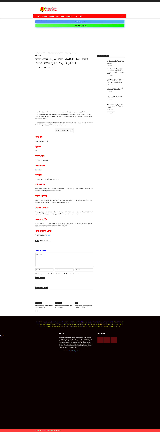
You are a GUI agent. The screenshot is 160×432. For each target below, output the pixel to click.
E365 (77, 303)
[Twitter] (121, 1)
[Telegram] (119, 1)
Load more (110, 112)
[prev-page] (37, 311)
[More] (66, 72)
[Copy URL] (62, 72)
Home (37, 53)
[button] (122, 16)
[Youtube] (123, 1)
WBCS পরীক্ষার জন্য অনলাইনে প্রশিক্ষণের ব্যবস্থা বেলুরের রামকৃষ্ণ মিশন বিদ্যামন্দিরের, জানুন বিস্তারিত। (115, 106)
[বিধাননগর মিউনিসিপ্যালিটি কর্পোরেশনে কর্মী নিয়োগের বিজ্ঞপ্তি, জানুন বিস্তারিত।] (45, 297)
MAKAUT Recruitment (45, 240)
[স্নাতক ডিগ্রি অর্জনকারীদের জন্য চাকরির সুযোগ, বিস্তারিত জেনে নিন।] (64, 297)
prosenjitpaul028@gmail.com (73, 351)
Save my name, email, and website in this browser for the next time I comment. (58, 274)
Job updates (43, 53)
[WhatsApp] (55, 72)
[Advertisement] (80, 39)
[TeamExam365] (37, 68)
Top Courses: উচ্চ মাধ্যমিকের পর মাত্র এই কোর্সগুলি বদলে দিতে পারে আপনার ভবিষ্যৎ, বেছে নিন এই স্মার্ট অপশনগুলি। (115, 81)
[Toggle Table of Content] (70, 130)
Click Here (47, 235)
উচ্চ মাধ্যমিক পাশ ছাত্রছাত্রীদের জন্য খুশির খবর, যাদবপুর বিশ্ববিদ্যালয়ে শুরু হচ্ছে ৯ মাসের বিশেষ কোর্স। (115, 61)
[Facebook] (117, 1)
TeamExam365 (42, 67)
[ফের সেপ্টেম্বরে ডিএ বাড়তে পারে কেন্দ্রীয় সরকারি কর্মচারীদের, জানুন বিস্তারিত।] (84, 297)
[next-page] (39, 311)
